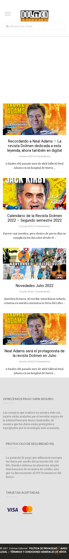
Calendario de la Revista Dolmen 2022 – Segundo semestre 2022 (34, 218)
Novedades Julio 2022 (34, 285)
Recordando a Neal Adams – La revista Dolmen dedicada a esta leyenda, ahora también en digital (34, 146)
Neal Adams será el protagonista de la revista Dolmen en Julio (34, 353)
